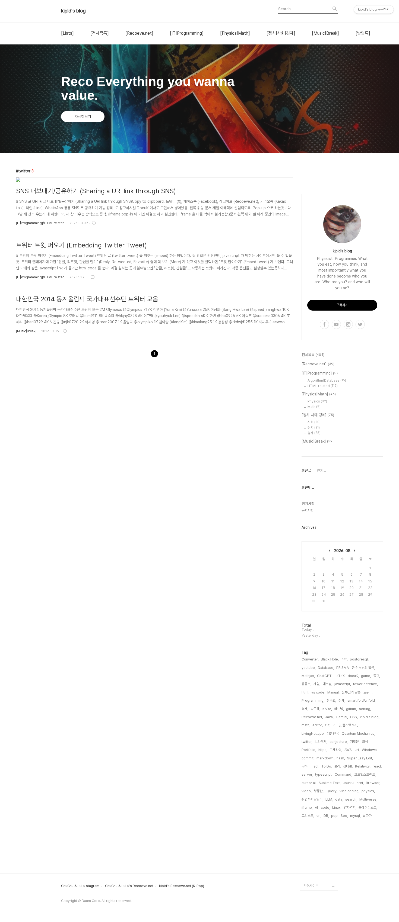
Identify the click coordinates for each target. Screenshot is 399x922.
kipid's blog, (369, 717)
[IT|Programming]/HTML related (40, 223)
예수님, (327, 684)
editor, (317, 725)
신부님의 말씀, (351, 692)
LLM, (329, 799)
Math (314, 407)
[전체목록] (99, 33)
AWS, (348, 750)
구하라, (306, 766)
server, (307, 774)
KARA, (327, 709)
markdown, (325, 758)
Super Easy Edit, (360, 758)
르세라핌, (336, 750)
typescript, (323, 774)
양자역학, (350, 807)
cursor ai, (309, 783)
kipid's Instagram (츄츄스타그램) (320, 838)
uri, (357, 750)
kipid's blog (73, 11)
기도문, (355, 742)
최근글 (306, 470)
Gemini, (342, 717)
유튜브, (306, 684)
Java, (329, 717)
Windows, (370, 750)
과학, (344, 659)
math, (306, 725)
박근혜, (315, 709)
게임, (317, 684)
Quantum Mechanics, (358, 733)
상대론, (348, 766)
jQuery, (331, 791)
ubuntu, (348, 783)
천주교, (331, 700)
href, (360, 783)
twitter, (307, 742)
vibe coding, (349, 791)
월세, (365, 742)
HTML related (323, 386)
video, (307, 791)
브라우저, (321, 742)
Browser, (373, 783)
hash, (341, 758)
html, (305, 692)
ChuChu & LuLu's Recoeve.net (129, 886)
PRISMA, (343, 668)
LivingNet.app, (313, 733)
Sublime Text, (330, 783)
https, (322, 750)
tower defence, (365, 684)
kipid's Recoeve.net (320, 825)
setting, (365, 709)
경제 (314, 433)
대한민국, (333, 733)
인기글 (322, 470)
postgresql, (359, 659)
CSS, (354, 717)
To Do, (326, 766)
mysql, (355, 816)
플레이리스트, (368, 807)
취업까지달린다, (312, 799)
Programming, (313, 700)
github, (351, 709)
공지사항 (308, 510)
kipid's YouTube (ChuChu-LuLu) (316, 812)
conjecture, (339, 742)
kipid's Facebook (317, 860)
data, (339, 799)
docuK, (353, 676)
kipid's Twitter (315, 851)
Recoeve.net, (312, 717)
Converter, (310, 659)
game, (366, 676)
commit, (308, 758)
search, (351, 799)
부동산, (319, 791)
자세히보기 (83, 116)
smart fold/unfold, (361, 700)
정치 (314, 427)
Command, (343, 774)
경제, (305, 709)
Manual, (333, 692)
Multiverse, (368, 799)
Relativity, (362, 766)
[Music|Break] (325, 33)
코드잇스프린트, (365, 774)
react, (377, 766)
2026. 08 (342, 550)
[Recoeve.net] (139, 33)
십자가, (368, 816)
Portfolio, (309, 750)
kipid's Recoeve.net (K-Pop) (181, 886)
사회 (314, 422)
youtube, (309, 668)
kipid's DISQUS (316, 869)
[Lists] (67, 33)
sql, (316, 766)
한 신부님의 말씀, (363, 668)
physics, (368, 791)
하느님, (339, 709)
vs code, (318, 692)
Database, (326, 668)
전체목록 (313, 355)
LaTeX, (340, 676)
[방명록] (363, 33)
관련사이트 (310, 886)
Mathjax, (308, 676)
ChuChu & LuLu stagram (80, 886)
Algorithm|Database (327, 380)
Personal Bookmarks (320, 877)
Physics (317, 401)
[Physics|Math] (235, 33)
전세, (341, 700)
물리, (337, 766)
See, (344, 816)
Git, (327, 725)
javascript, (342, 684)
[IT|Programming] (187, 33)
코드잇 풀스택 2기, (345, 725)
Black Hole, (330, 659)
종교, (376, 676)
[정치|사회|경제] (281, 33)
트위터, (368, 692)
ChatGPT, (324, 676)
